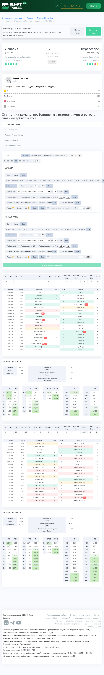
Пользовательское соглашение (87, 618)
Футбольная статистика (12, 18)
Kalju (39, 292)
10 (8, 161)
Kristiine (39, 452)
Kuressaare (39, 350)
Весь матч (25, 155)
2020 (8, 180)
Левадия (11, 49)
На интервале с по (64, 155)
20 (16, 161)
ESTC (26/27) (10, 295)
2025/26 (84, 180)
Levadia (80, 292)
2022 (36, 180)
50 (28, 161)
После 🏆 (10, 208)
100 (32, 161)
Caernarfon (80, 316)
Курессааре (90, 49)
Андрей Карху (19, 78)
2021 (22, 180)
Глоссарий (65, 618)
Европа (30, 18)
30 (20, 161)
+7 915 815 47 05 (27, 650)
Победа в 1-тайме (12, 202)
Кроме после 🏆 (23, 208)
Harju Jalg (39, 301)
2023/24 (56, 180)
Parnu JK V (39, 307)
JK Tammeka (39, 338)
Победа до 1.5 (12, 197)
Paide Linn (80, 295)
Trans (80, 298)
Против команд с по (31, 186)
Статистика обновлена (52, 265)
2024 (63, 180)
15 (12, 161)
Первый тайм (36, 155)
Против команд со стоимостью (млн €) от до (66, 208)
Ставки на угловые (74, 620)
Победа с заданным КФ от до (52, 197)
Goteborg (80, 310)
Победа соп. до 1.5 (28, 197)
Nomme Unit (80, 304)
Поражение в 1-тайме (29, 202)
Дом (8, 175)
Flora (80, 325)
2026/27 (98, 180)
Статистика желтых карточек (67, 623)
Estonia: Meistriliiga (45, 18)
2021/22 (29, 180)
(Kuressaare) (93, 52)
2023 (49, 180)
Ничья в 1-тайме (45, 202)
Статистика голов (93, 620)
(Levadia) (9, 52)
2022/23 (43, 180)
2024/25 (70, 180)
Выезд (16, 175)
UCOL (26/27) (10, 310)
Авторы (59, 620)
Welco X (79, 461)
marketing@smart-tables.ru (47, 647)
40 (24, 161)
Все (23, 175)
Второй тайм (48, 155)
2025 (77, 180)
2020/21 (15, 180)
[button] (56, 6)
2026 (91, 180)
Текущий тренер (67, 202)
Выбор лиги (10, 186)
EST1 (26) (10, 292)
